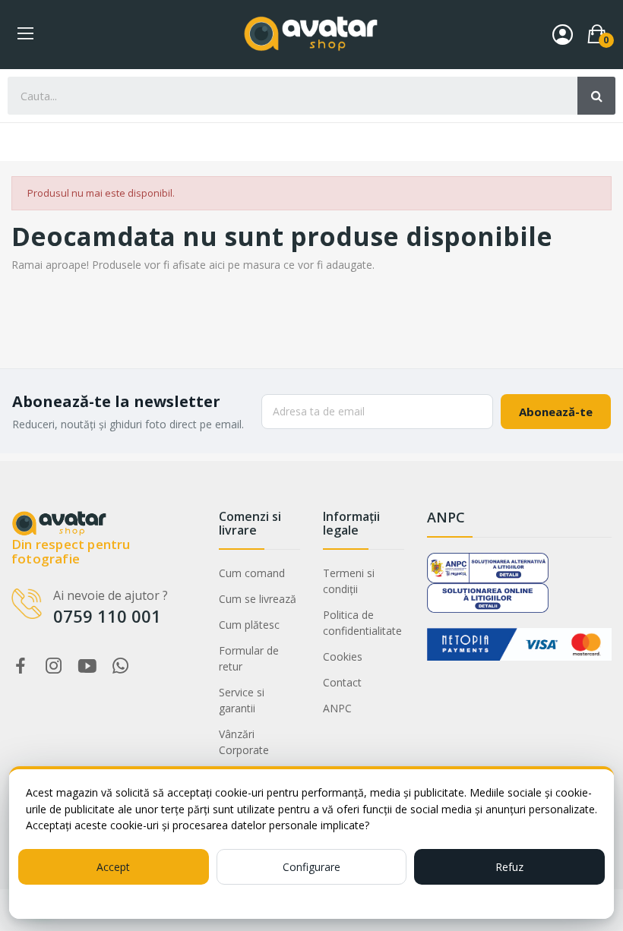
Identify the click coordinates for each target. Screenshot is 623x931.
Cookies (342, 656)
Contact (342, 682)
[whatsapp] (121, 666)
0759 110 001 (107, 616)
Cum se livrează (257, 599)
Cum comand (252, 573)
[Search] (596, 96)
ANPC (337, 708)
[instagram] (54, 666)
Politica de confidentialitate (362, 623)
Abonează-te (556, 411)
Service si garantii (241, 700)
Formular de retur (249, 658)
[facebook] (20, 666)
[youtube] (87, 666)
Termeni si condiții (349, 581)
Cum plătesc (249, 624)
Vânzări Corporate (244, 742)
